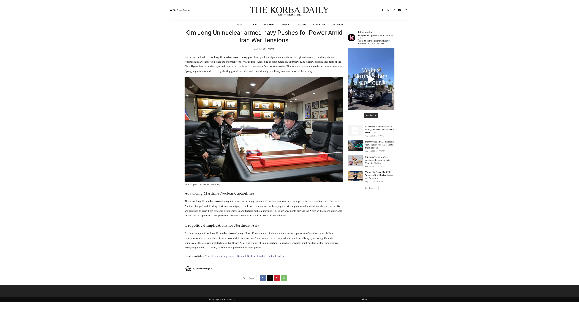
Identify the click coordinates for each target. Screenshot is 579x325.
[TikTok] (394, 10)
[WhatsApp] (284, 278)
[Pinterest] (277, 278)
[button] (406, 10)
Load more (370, 188)
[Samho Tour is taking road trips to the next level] (371, 79)
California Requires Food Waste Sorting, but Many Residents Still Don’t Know (379, 129)
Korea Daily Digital (204, 268)
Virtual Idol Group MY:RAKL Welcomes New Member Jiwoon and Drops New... (379, 175)
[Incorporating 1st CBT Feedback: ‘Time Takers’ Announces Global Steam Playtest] (355, 145)
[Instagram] (388, 10)
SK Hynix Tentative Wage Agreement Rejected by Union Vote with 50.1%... (378, 159)
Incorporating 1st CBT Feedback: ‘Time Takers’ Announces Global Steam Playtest (379, 144)
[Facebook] (383, 10)
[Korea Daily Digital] (189, 268)
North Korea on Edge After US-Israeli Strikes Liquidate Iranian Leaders (244, 256)
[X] (270, 278)
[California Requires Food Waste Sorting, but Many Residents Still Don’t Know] (355, 130)
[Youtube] (399, 10)
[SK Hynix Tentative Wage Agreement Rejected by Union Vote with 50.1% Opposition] (355, 160)
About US (366, 299)
